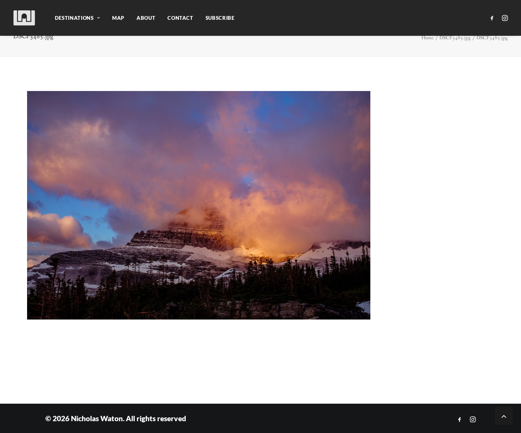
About (146, 18)
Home (427, 38)
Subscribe (220, 18)
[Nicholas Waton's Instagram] (473, 419)
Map (118, 18)
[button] (493, 18)
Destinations (74, 18)
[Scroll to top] (504, 415)
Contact (180, 18)
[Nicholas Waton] (24, 18)
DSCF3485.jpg (455, 38)
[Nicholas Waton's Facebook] (459, 419)
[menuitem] (77, 18)
